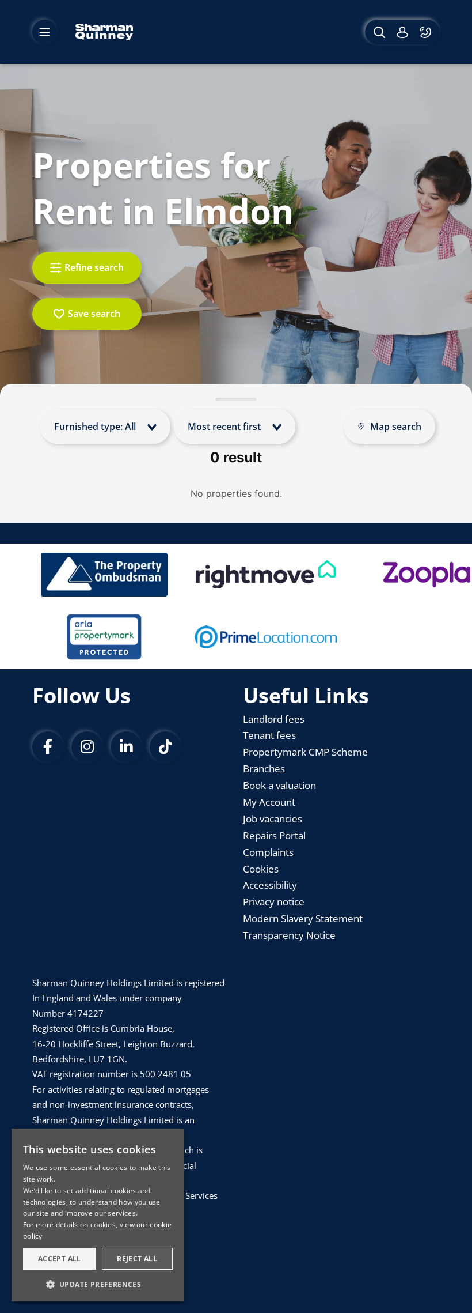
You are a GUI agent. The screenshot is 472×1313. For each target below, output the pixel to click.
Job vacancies (272, 818)
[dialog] (98, 1215)
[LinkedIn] (126, 747)
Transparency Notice (289, 935)
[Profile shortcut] (402, 32)
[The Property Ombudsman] (104, 575)
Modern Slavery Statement (303, 918)
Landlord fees (273, 719)
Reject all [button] (137, 1258)
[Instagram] (86, 747)
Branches (264, 768)
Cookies (261, 869)
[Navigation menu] (44, 32)
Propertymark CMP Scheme (305, 752)
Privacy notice (273, 901)
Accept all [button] (59, 1258)
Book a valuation (279, 785)
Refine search (94, 267)
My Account (269, 802)
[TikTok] (165, 747)
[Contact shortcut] (427, 32)
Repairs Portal (274, 835)
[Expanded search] (378, 32)
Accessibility (270, 885)
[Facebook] (47, 747)
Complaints (268, 852)
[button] (98, 1283)
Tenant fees (269, 735)
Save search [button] (94, 313)
